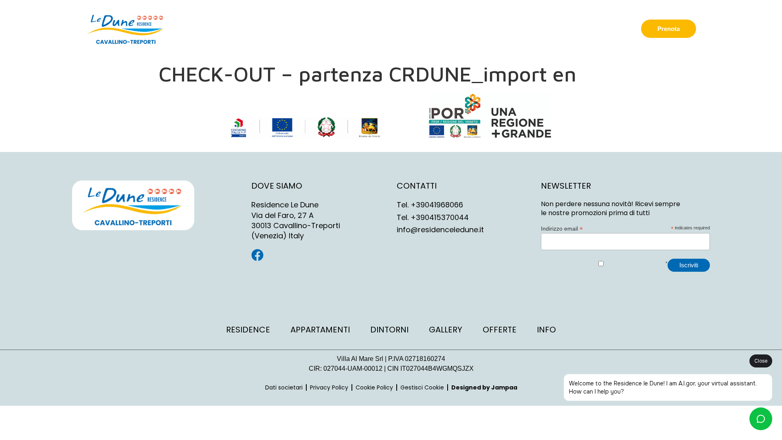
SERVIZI (514, 28)
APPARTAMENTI (448, 28)
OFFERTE (558, 28)
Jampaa (504, 387)
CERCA (394, 28)
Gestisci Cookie (422, 388)
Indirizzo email (562, 228)
